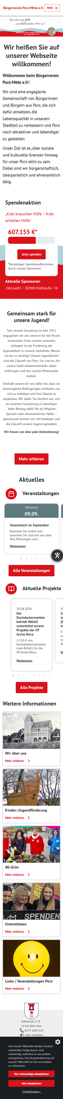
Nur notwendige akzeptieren (31, 1074)
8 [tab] (50, 675)
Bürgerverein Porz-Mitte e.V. (23, 8)
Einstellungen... (32, 1091)
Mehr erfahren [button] (31, 459)
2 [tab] (26, 558)
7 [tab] (44, 675)
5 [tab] (42, 558)
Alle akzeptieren (31, 1083)
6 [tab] (39, 675)
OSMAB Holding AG (22, 288)
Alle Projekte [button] (31, 687)
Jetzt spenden (31, 254)
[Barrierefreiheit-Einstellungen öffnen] (57, 555)
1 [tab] (21, 558)
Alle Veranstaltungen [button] (31, 570)
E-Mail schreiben (32, 1035)
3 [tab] (31, 558)
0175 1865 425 (33, 1030)
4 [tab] (36, 558)
